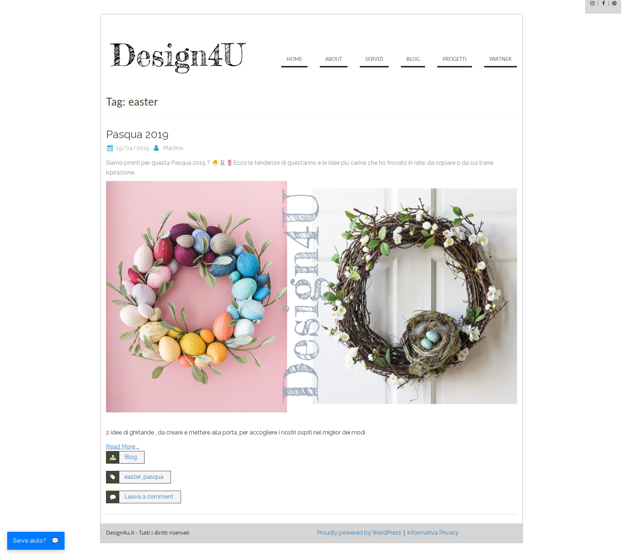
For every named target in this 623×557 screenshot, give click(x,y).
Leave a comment (148, 496)
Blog (413, 59)
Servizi (374, 59)
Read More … (122, 446)
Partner (501, 59)
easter (132, 476)
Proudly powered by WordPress (359, 532)
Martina (173, 148)
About (333, 59)
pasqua (153, 476)
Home (294, 59)
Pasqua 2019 (137, 134)
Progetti (455, 59)
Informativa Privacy (433, 532)
